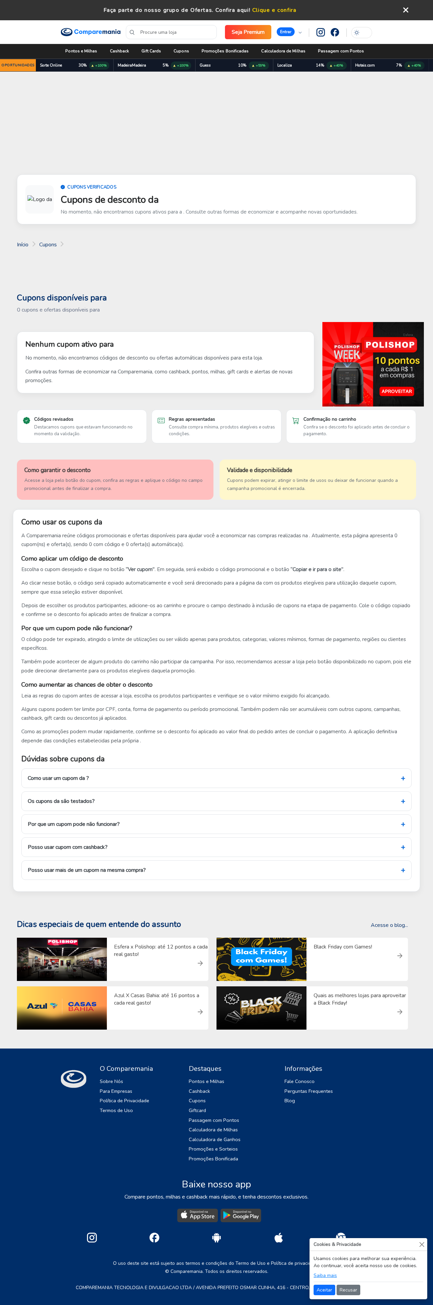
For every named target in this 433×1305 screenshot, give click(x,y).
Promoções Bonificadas (225, 51)
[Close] (421, 1244)
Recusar (348, 1290)
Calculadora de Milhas (283, 51)
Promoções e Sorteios (213, 1149)
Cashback (119, 51)
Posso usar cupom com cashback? (68, 847)
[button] (289, 32)
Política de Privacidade (124, 1100)
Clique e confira (274, 10)
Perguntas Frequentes (308, 1091)
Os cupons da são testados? (61, 801)
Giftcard (197, 1110)
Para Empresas (116, 1091)
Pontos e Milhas (81, 51)
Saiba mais (325, 1275)
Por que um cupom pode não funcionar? (74, 824)
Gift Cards (151, 51)
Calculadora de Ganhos (215, 1139)
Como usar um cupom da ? (58, 778)
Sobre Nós (111, 1081)
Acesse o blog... (389, 925)
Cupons (181, 51)
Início (22, 244)
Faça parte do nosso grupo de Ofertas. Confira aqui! (177, 10)
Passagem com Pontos (341, 51)
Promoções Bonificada (213, 1158)
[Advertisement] (216, 124)
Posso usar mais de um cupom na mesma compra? (87, 870)
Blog (289, 1100)
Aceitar (324, 1290)
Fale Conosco (299, 1081)
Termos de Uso (116, 1110)
